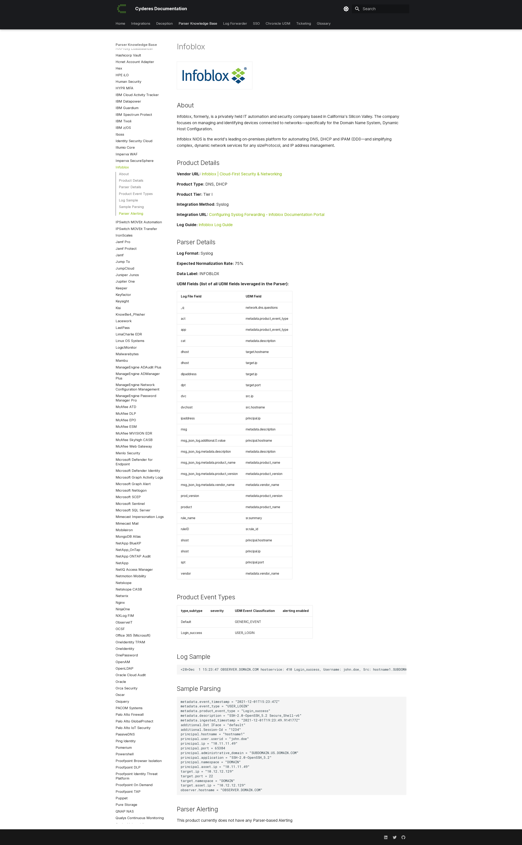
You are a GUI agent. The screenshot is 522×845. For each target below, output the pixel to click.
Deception (164, 24)
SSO (256, 24)
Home (120, 24)
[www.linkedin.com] (386, 837)
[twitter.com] (394, 837)
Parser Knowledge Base (198, 24)
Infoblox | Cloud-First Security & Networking (242, 173)
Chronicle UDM (278, 24)
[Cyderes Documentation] (121, 9)
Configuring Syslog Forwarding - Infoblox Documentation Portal (266, 214)
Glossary (323, 24)
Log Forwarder (235, 24)
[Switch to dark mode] (346, 9)
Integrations (140, 24)
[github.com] (403, 837)
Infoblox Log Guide (216, 224)
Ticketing (303, 24)
